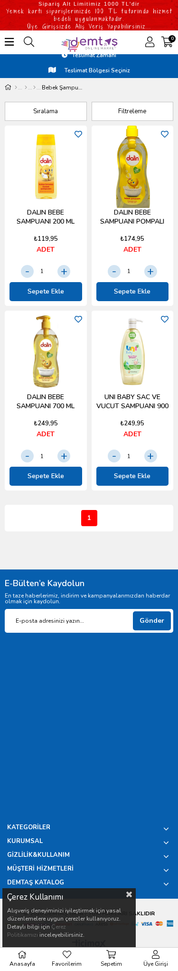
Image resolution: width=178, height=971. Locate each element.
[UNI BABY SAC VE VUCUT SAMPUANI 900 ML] (133, 352)
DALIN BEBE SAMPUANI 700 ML (46, 401)
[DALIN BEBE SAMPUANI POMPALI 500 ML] (133, 167)
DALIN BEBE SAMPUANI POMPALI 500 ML (132, 217)
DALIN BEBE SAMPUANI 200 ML (46, 217)
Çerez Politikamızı (36, 931)
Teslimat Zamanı (94, 55)
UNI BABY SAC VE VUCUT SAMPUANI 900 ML (132, 401)
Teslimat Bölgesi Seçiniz (96, 70)
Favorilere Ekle (78, 134)
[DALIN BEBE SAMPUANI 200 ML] (46, 167)
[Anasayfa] (16, 87)
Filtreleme (132, 111)
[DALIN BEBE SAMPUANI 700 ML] (46, 352)
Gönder (152, 620)
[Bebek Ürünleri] (26, 87)
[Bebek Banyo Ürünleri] (34, 87)
